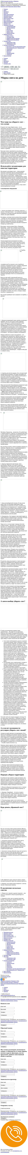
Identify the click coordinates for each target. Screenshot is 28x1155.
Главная (6, 9)
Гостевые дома (10, 37)
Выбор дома (10, 31)
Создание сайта (5, 998)
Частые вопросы (11, 27)
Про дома (6, 956)
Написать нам (14, 983)
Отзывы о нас (7, 23)
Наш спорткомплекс (9, 21)
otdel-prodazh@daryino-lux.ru (8, 995)
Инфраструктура (8, 34)
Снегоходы (9, 49)
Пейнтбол (9, 50)
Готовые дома (7, 41)
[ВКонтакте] (1, 979)
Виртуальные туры (8, 18)
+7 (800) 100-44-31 (10, 67)
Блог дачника (7, 19)
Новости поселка (8, 22)
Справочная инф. (11, 26)
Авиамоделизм (10, 53)
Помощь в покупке (8, 25)
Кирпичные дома (11, 42)
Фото (5, 10)
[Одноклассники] (3, 979)
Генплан (6, 13)
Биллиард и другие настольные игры (16, 46)
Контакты (6, 11)
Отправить (3, 1025)
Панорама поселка (8, 15)
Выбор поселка (10, 33)
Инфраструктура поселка (13, 38)
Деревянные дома (11, 43)
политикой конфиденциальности (9, 1020)
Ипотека (9, 29)
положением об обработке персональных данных (14, 1021)
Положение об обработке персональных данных (13, 1000)
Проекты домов (8, 17)
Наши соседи (10, 35)
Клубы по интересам (9, 45)
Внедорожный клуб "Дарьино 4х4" (15, 47)
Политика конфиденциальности (9, 999)
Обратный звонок (12, 6)
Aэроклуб (9, 54)
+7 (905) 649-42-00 (14, 69)
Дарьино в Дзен (15, 981)
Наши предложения (9, 14)
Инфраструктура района (13, 39)
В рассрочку (10, 30)
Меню (19, 6)
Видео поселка (7, 55)
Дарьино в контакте (6, 981)
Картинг (9, 51)
